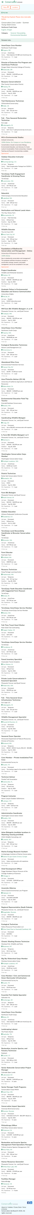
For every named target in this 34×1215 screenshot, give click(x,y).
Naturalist (5, 193)
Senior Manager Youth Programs (13, 1087)
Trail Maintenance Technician (12, 101)
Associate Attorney (8, 888)
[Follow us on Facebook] (28, 1203)
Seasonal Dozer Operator (11, 736)
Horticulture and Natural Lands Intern (15, 210)
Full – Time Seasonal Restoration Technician (14, 119)
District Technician (8, 473)
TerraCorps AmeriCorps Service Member (16, 608)
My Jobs (5, 13)
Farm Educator (7, 552)
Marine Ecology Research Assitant (14, 852)
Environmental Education (19, 35)
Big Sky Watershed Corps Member (14, 958)
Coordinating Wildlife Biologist (13, 418)
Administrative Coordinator (11, 813)
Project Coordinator (8, 270)
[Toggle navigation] (2, 2)
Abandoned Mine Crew (10, 362)
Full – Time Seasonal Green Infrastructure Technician (11, 699)
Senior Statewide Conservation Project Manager (16, 1069)
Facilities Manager (8, 1179)
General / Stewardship (18, 33)
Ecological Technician (9, 924)
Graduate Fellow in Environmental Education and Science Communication (16, 290)
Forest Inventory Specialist (11, 659)
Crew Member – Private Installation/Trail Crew (17, 759)
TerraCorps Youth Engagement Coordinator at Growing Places (13, 175)
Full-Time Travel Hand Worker (13, 625)
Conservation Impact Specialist (13, 1106)
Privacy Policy (17, 1207)
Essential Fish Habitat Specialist (13, 995)
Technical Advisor (8, 777)
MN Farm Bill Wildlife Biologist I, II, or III (16, 309)
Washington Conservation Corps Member (13, 455)
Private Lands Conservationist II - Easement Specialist (14, 679)
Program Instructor (8, 796)
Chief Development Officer (11, 869)
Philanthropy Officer (9, 1125)
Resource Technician (9, 569)
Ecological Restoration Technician (14, 345)
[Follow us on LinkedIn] (31, 1203)
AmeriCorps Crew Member (11, 45)
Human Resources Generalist (12, 1162)
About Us (4, 1207)
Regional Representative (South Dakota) (16, 907)
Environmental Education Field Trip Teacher (14, 400)
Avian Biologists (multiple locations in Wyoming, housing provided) (15, 833)
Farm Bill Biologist (8, 493)
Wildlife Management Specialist (13, 717)
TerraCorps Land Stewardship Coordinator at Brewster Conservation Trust (15, 533)
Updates (10, 1207)
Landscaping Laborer (9, 1029)
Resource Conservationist (11, 82)
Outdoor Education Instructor (12, 157)
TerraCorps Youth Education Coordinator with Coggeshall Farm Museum (16, 590)
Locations (15, 7)
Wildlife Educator (8, 229)
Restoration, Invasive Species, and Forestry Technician (14, 1049)
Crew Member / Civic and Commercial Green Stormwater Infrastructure (15, 977)
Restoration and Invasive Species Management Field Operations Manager (16, 1143)
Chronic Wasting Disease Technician (15, 941)
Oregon (9, 30)
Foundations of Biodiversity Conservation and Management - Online (16, 250)
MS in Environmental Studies (12, 137)
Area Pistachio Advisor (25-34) (13, 379)
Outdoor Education (8, 512)
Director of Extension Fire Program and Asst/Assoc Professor (16, 63)
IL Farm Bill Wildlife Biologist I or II (14, 435)
